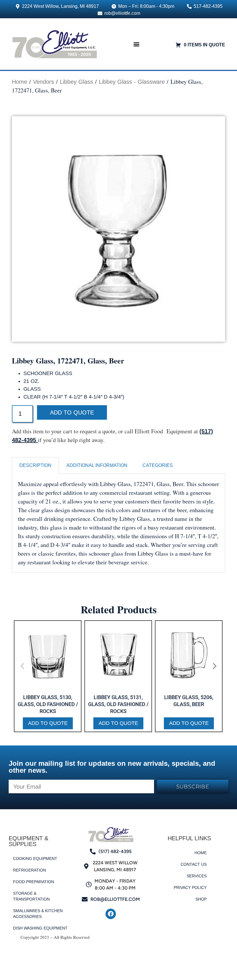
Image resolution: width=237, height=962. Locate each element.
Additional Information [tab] (96, 465)
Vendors (43, 82)
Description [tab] (35, 465)
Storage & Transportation (31, 896)
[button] (136, 44)
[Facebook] (110, 914)
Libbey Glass (76, 82)
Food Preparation (33, 881)
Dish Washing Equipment (40, 928)
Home (19, 82)
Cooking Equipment (35, 858)
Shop (201, 899)
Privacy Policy (190, 887)
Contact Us (194, 864)
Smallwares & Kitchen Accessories (38, 913)
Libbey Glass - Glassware (132, 82)
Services (197, 876)
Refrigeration (29, 870)
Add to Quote (72, 412)
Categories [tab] (157, 465)
